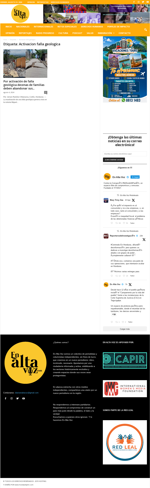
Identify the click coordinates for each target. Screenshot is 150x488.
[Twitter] (143, 2)
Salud (90, 33)
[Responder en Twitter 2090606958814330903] (112, 276)
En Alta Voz (115, 284)
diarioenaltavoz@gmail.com (27, 393)
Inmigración (105, 33)
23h (141, 236)
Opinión (10, 33)
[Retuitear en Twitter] (118, 195)
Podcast (77, 33)
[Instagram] (138, 2)
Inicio (9, 26)
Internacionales (43, 26)
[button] (145, 30)
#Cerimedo (115, 245)
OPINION (31, 2)
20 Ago (128, 200)
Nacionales (22, 26)
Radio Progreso (45, 33)
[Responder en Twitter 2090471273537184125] (112, 223)
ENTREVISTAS (42, 2)
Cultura (63, 33)
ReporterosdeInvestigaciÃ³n (122, 236)
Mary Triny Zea (116, 200)
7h (126, 284)
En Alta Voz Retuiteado (129, 195)
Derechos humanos (92, 26)
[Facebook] (134, 2)
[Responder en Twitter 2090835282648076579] (112, 322)
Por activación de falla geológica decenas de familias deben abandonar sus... (23, 84)
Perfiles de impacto (118, 26)
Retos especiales (67, 26)
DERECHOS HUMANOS (60, 2)
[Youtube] (147, 2)
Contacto (125, 33)
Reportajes (25, 33)
